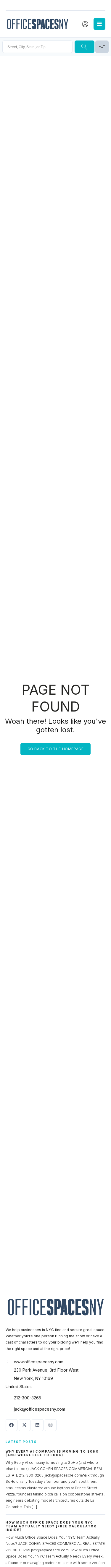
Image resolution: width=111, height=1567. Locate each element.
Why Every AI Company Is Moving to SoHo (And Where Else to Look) (52, 1453)
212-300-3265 (27, 1397)
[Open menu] (99, 24)
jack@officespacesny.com (39, 1409)
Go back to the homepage (56, 749)
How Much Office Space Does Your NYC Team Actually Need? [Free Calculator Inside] (51, 1526)
